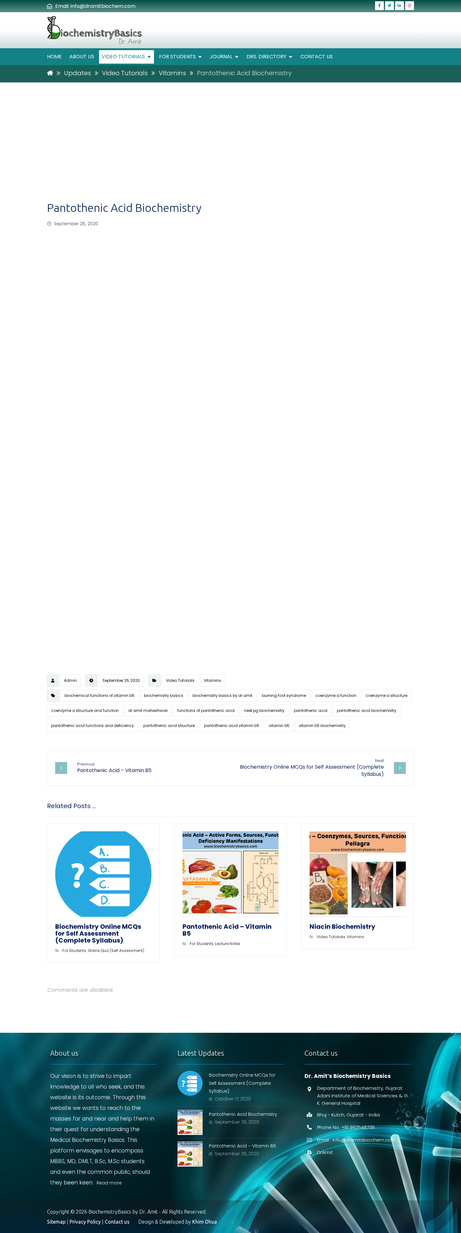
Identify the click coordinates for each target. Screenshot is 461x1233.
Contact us (117, 1222)
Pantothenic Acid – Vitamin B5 (242, 1146)
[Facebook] (379, 5)
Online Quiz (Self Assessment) (116, 950)
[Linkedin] (399, 5)
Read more (109, 1183)
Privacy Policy (85, 1222)
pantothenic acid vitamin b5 (231, 725)
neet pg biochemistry (264, 710)
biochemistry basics (163, 695)
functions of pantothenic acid (206, 710)
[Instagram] (409, 5)
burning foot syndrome (284, 695)
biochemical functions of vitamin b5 (100, 695)
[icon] (53, 681)
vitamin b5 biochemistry (322, 725)
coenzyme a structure (386, 695)
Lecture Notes (227, 943)
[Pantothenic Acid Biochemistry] (190, 1122)
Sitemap (56, 1222)
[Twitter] (389, 5)
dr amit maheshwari (148, 710)
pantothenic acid (310, 710)
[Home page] (50, 73)
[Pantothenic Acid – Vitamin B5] (190, 1154)
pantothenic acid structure (169, 725)
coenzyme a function (335, 695)
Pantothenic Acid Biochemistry (243, 1114)
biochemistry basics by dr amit (222, 695)
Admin (70, 680)
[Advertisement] (230, 153)
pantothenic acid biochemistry (366, 710)
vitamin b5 (279, 725)
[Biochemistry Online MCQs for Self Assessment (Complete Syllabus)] (190, 1083)
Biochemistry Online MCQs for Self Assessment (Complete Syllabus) (242, 1083)
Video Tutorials (180, 680)
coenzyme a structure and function (85, 710)
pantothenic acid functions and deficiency (92, 725)
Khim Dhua (204, 1222)
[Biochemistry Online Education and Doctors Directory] (95, 30)
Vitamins (212, 680)
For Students (74, 950)
